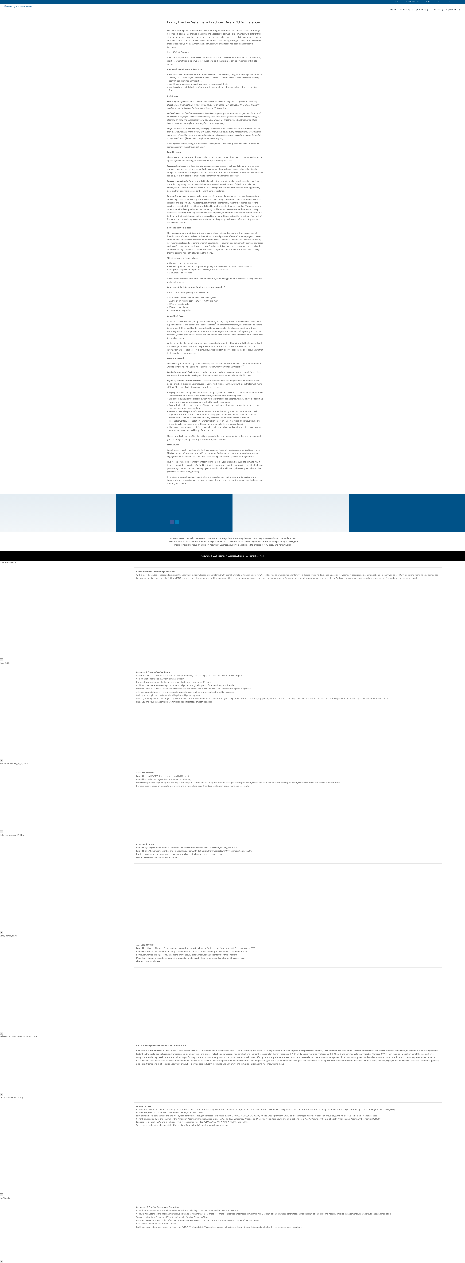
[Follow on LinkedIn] (177, 522)
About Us (405, 10)
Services (421, 10)
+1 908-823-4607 (58, 523)
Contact (451, 10)
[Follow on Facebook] (172, 522)
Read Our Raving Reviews (290, 519)
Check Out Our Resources (407, 519)
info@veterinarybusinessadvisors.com (58, 519)
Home (393, 10)
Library (436, 10)
